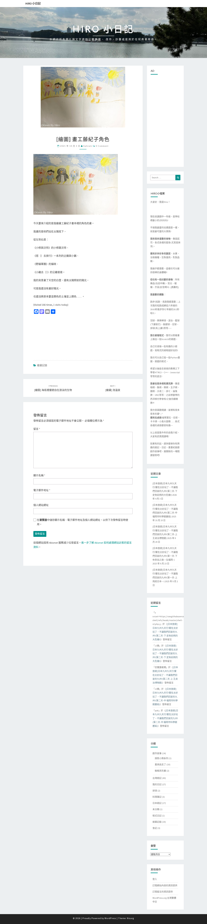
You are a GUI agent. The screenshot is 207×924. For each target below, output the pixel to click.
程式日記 (157, 815)
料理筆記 (157, 796)
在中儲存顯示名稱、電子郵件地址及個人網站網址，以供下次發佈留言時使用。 (82, 522)
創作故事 (157, 753)
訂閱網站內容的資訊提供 (165, 885)
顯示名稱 (39, 475)
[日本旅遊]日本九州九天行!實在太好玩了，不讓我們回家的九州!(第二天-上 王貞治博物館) (165, 675)
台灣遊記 (157, 778)
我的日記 (157, 784)
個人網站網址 (41, 505)
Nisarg (130, 918)
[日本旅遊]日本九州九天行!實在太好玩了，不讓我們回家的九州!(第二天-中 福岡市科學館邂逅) (165, 696)
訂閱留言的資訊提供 (163, 891)
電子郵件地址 (41, 490)
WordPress (110, 918)
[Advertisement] (83, 336)
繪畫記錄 (42, 365)
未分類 (156, 809)
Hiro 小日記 (33, 3)
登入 (155, 879)
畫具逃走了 (160, 764)
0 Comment (102, 146)
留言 (36, 429)
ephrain (88, 146)
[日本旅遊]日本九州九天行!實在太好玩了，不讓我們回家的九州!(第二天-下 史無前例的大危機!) (165, 632)
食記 (155, 828)
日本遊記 (157, 803)
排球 (155, 790)
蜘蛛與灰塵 (160, 770)
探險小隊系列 (161, 758)
